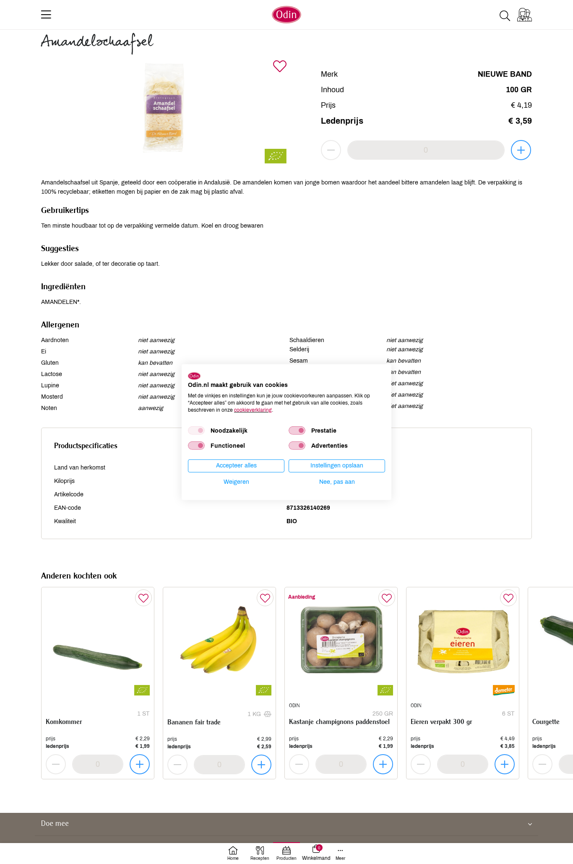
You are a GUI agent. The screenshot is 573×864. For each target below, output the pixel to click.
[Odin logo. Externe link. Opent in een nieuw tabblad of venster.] (194, 375)
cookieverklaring (253, 410)
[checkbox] (196, 430)
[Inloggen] (524, 14)
